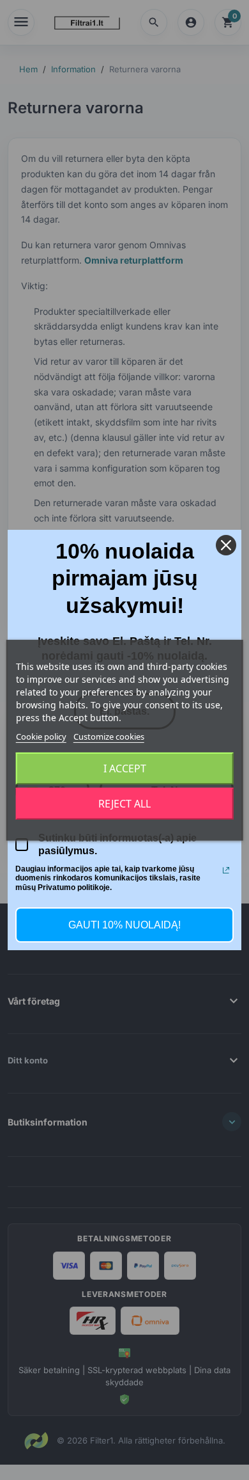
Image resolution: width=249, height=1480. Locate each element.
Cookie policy (41, 736)
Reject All (124, 804)
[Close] (226, 545)
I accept (124, 768)
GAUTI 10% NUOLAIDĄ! (124, 924)
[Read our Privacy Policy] (226, 870)
